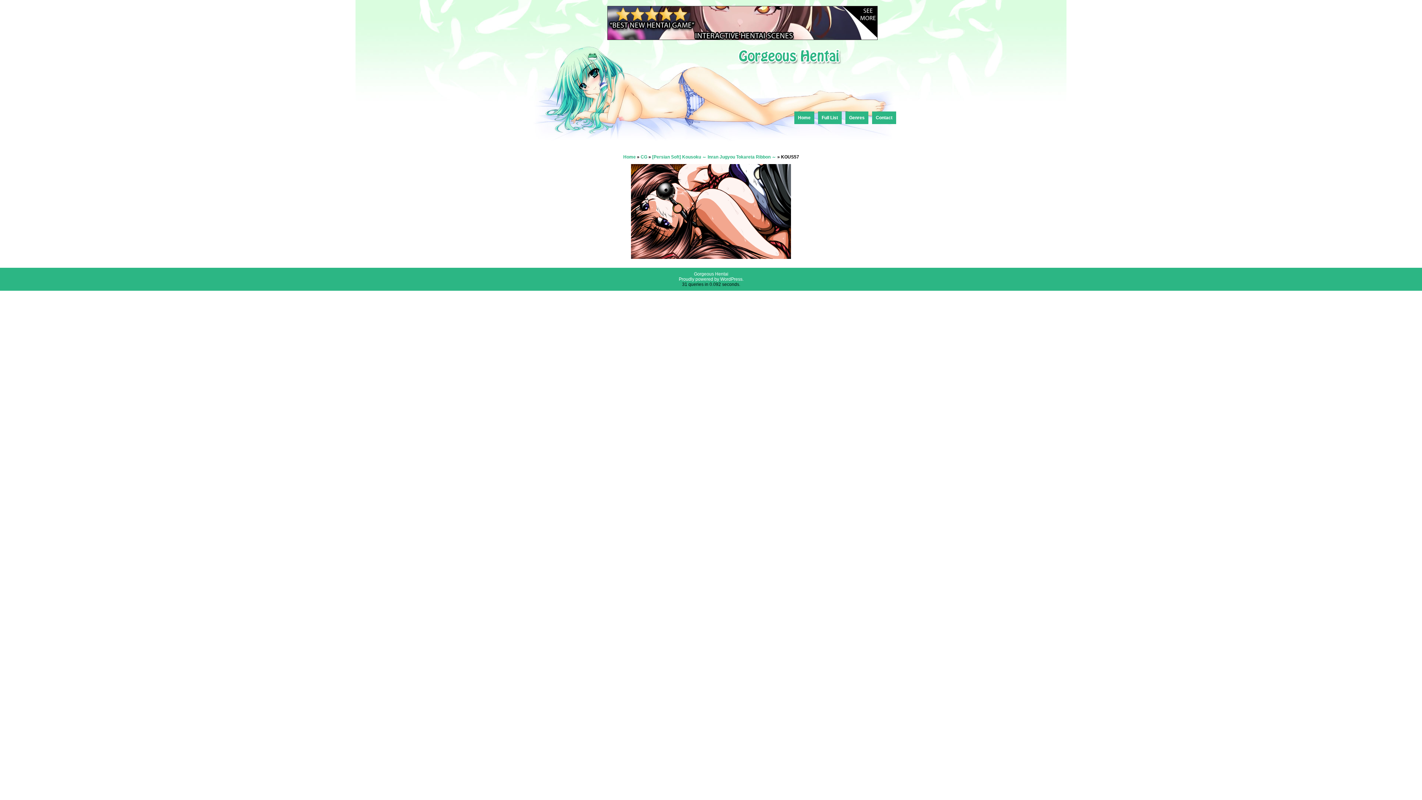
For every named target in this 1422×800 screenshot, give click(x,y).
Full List (830, 117)
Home (804, 117)
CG (644, 157)
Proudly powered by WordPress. (711, 279)
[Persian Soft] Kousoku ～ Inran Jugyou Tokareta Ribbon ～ (714, 157)
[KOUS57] (711, 257)
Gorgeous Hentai (711, 274)
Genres (857, 117)
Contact (884, 117)
